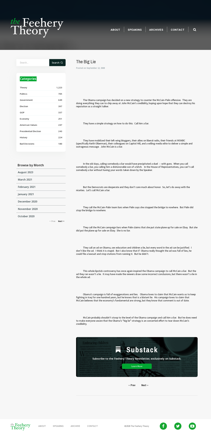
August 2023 (25, 172)
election (24, 106)
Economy (24, 118)
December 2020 (27, 201)
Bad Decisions (27, 143)
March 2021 (25, 179)
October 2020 (26, 216)
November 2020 (28, 209)
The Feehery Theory (37, 28)
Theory (23, 87)
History (23, 137)
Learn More (136, 366)
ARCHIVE (75, 426)
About (115, 29)
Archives (156, 29)
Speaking (135, 29)
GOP (22, 112)
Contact (178, 29)
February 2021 (26, 187)
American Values (28, 124)
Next (144, 385)
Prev (131, 385)
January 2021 (26, 194)
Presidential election (30, 131)
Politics (23, 93)
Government (26, 100)
